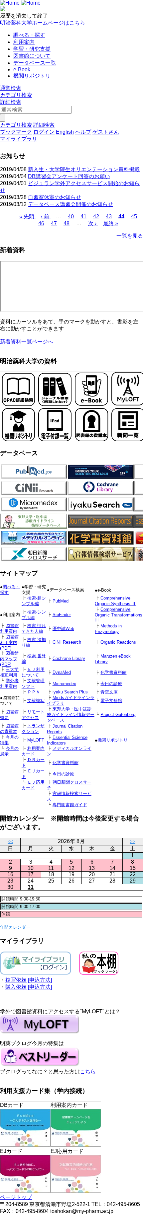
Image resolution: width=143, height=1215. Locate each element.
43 (109, 216)
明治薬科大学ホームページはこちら (42, 23)
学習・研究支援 (32, 49)
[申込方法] (40, 980)
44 (121, 216)
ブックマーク (16, 132)
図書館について (32, 56)
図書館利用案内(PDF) (9, 642)
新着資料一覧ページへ (26, 341)
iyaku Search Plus (70, 691)
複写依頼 (16, 980)
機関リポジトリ (32, 76)
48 (67, 223)
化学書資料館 (113, 672)
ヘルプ (83, 132)
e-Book (21, 69)
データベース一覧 (34, 63)
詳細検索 (10, 102)
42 (96, 216)
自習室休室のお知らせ (54, 197)
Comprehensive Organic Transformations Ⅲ (118, 614)
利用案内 (24, 42)
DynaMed (62, 672)
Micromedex (64, 683)
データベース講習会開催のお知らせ (70, 204)
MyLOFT (35, 740)
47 (54, 223)
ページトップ (16, 1197)
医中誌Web (63, 628)
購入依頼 (16, 987)
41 (83, 216)
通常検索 (10, 88)
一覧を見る (129, 236)
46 (41, 223)
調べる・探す (29, 35)
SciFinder (62, 614)
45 (134, 216)
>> (132, 841)
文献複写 (36, 700)
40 (71, 216)
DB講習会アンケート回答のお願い (69, 176)
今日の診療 (111, 683)
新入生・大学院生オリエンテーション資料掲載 (84, 169)
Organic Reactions (118, 642)
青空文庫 (109, 691)
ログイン (44, 132)
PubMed (61, 601)
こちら (88, 1071)
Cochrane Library (69, 658)
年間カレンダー (15, 927)
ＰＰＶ (33, 691)
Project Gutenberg (117, 714)
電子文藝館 (111, 700)
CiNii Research (67, 642)
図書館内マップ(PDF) (9, 659)
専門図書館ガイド (70, 804)
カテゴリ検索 (16, 95)
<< (10, 841)
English (65, 132)
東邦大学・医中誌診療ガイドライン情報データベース (70, 714)
